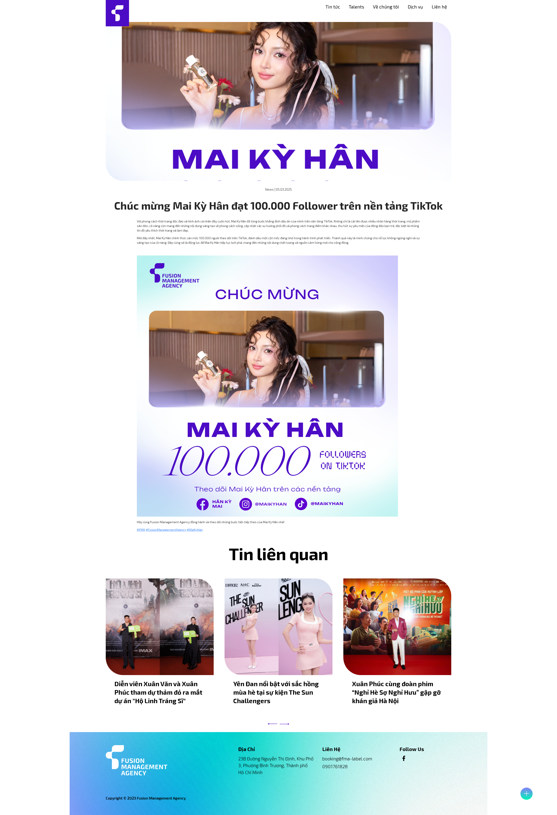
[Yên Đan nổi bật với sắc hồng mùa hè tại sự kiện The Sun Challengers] (278, 626)
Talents (356, 6)
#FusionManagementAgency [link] (166, 529)
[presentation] (272, 724)
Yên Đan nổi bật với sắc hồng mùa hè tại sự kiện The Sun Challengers (276, 692)
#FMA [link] (141, 529)
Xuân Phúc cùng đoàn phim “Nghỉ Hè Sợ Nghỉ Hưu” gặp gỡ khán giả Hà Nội (396, 692)
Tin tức (332, 6)
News (269, 189)
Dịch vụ (415, 6)
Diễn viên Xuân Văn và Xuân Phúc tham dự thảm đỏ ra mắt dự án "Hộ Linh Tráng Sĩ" (158, 692)
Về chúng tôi (386, 6)
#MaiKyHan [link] (195, 529)
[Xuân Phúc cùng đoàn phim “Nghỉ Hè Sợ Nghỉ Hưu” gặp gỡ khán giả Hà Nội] (397, 626)
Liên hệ (439, 6)
